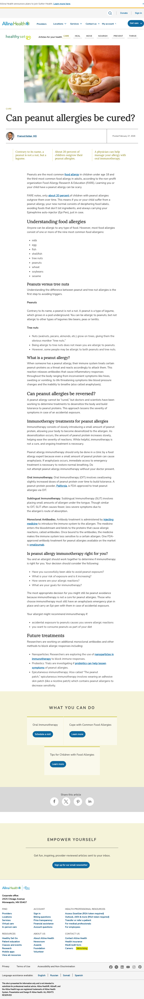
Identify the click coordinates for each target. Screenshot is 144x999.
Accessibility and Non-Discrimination (56, 966)
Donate (124, 13)
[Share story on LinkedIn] (89, 801)
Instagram (134, 967)
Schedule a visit (43, 734)
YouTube (128, 967)
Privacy (5, 966)
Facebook (111, 967)
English (41, 975)
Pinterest (140, 967)
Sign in (138, 13)
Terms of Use (23, 966)
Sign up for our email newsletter (71, 865)
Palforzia (61, 486)
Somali (66, 975)
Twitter (116, 967)
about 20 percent (59, 195)
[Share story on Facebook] (54, 801)
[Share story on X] (66, 801)
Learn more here (61, 3)
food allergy (72, 174)
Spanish (79, 975)
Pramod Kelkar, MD (27, 136)
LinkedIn (122, 967)
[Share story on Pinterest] (78, 801)
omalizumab (37, 545)
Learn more (77, 734)
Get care (134, 23)
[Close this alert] (143, 3)
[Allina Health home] (16, 24)
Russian (54, 975)
